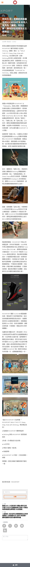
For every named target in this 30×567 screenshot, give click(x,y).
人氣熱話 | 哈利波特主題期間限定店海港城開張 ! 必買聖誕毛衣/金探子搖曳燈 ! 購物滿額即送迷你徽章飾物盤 (15, 515)
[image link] (15, 2)
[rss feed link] (5, 530)
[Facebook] (4, 526)
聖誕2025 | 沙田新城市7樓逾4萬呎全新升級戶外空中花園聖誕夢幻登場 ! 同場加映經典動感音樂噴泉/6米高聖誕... (15, 507)
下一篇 (4, 512)
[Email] (22, 526)
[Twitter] (10, 526)
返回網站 (5, 522)
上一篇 (4, 503)
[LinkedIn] (16, 526)
